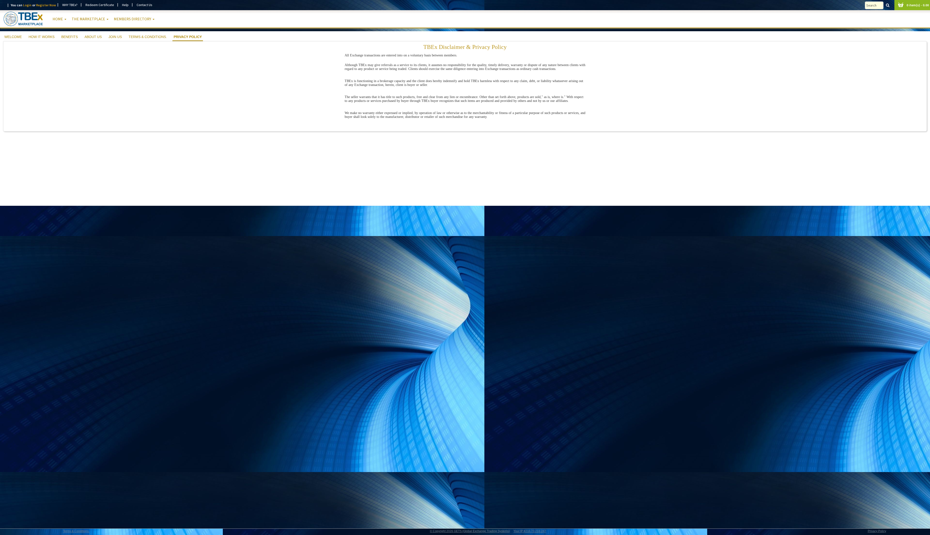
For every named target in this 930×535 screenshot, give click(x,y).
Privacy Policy (188, 37)
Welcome (13, 37)
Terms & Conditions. (148, 37)
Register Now (46, 5)
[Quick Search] (878, 5)
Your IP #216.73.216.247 (529, 531)
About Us (93, 37)
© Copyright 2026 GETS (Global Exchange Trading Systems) (470, 531)
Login (27, 5)
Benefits (69, 37)
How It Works (41, 37)
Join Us (115, 37)
